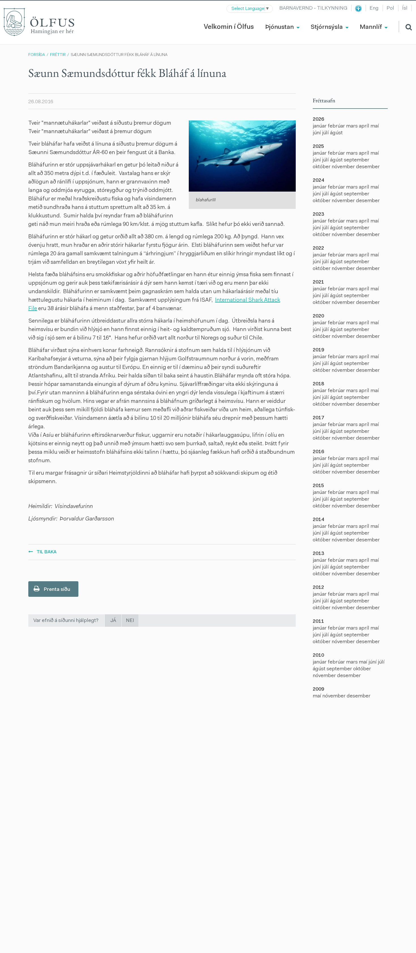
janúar (320, 126)
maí (374, 126)
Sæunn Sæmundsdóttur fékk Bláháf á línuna (119, 55)
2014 (318, 519)
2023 (318, 214)
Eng (374, 8)
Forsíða (36, 55)
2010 (318, 655)
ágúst (336, 133)
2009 (318, 689)
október (322, 167)
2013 (318, 553)
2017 (318, 418)
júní (317, 133)
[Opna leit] (405, 26)
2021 (318, 282)
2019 (318, 350)
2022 (318, 248)
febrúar (337, 126)
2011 (318, 621)
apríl (364, 126)
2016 (318, 452)
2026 (318, 119)
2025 (318, 146)
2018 (318, 384)
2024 (318, 180)
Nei (130, 620)
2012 (318, 587)
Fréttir (58, 55)
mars (352, 126)
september (356, 160)
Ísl (405, 8)
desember (368, 167)
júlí (326, 133)
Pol (390, 8)
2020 (318, 316)
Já (113, 620)
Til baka (47, 552)
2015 (318, 486)
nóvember (344, 167)
